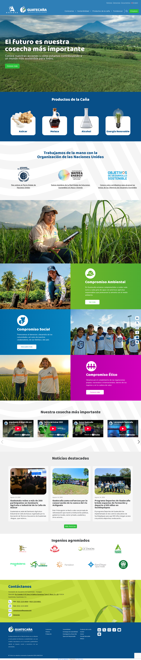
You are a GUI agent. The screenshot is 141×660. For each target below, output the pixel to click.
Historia (48, 632)
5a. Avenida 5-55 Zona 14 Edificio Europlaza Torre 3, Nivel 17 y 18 (36, 594)
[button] (76, 11)
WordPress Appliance (63, 659)
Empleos (134, 11)
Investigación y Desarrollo (70, 634)
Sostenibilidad (83, 11)
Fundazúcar (118, 11)
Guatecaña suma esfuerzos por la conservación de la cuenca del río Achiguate (69, 503)
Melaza (82, 638)
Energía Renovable (85, 636)
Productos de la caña (101, 11)
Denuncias (116, 3)
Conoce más (12, 66)
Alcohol (82, 632)
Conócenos (69, 11)
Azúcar (82, 634)
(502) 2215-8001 (35, 602)
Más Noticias (70, 526)
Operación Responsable (69, 636)
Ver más (92, 302)
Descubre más (27, 347)
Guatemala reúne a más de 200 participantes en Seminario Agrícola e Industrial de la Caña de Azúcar (28, 504)
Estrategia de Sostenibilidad (70, 632)
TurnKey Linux (79, 659)
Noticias (109, 3)
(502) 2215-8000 (22, 602)
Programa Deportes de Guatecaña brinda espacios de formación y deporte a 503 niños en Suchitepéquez (112, 504)
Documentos (125, 3)
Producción (49, 634)
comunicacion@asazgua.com (22, 610)
